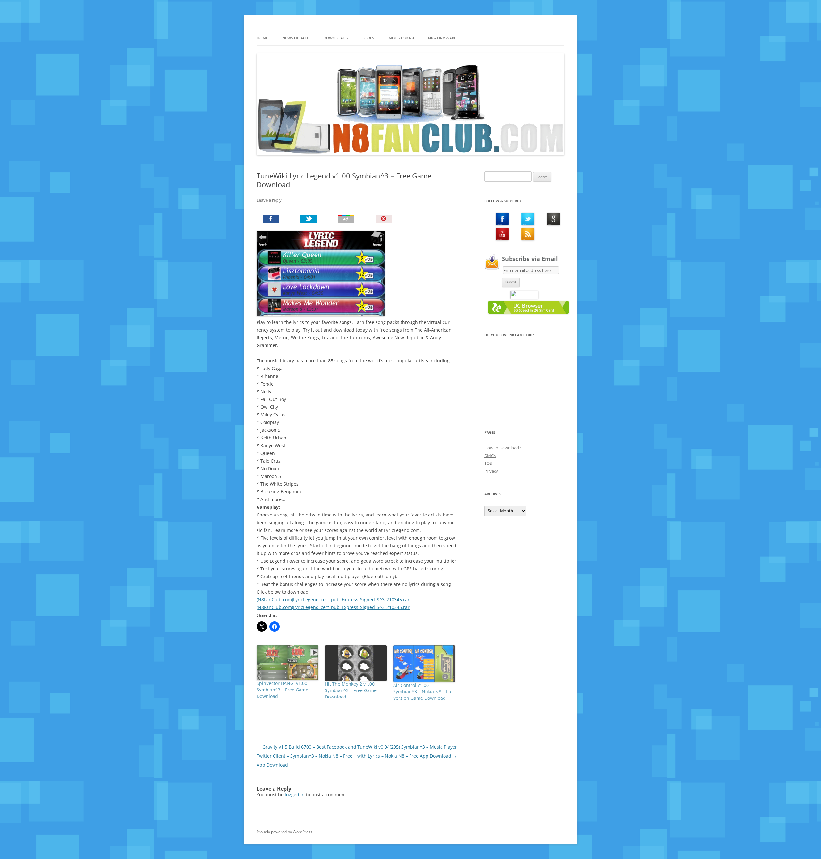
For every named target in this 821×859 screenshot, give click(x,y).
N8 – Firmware (442, 38)
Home (262, 38)
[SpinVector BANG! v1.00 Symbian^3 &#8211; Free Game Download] (287, 662)
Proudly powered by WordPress (284, 832)
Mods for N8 (401, 38)
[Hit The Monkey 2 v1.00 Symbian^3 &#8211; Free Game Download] (356, 663)
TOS (488, 463)
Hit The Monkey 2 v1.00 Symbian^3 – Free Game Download (351, 690)
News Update (295, 38)
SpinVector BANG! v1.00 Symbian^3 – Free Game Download (282, 689)
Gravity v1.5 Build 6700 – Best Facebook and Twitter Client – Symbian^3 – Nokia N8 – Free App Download (306, 756)
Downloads (335, 38)
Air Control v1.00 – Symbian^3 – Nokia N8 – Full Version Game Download (423, 691)
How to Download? (502, 448)
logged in (295, 795)
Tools (368, 38)
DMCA (490, 455)
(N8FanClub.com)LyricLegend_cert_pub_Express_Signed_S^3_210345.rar (333, 599)
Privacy (491, 471)
